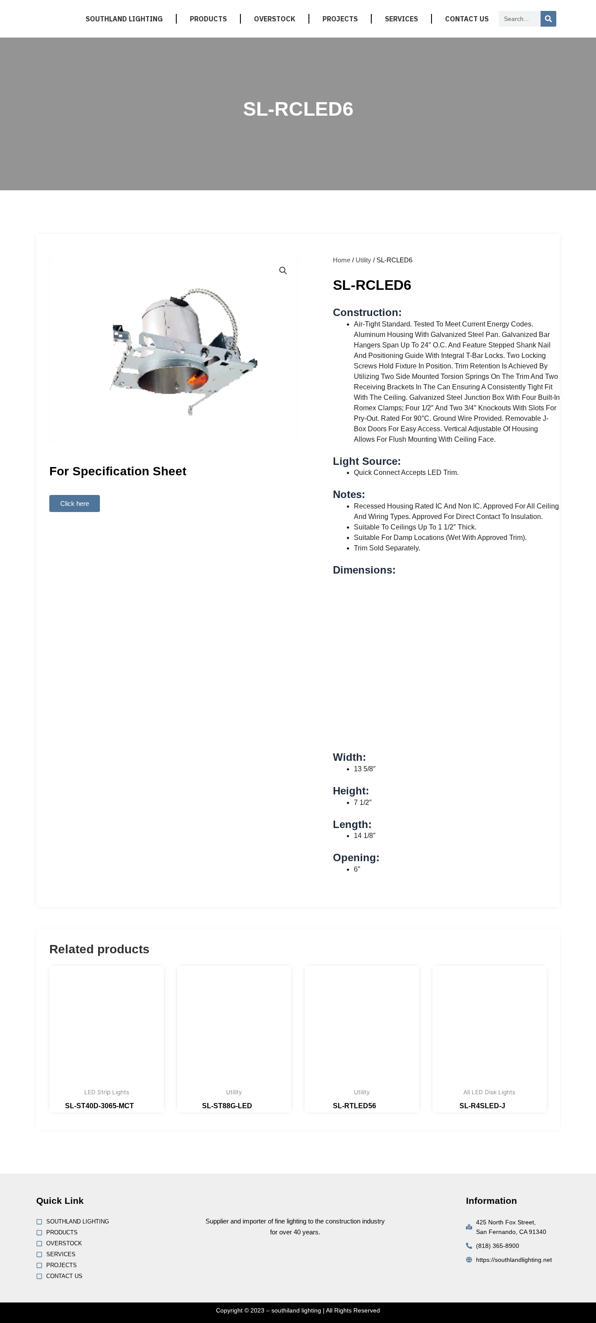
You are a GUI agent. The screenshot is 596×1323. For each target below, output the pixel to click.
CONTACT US (467, 18)
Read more (142, 1107)
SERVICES (401, 18)
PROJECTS (340, 18)
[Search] (548, 19)
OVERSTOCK (274, 18)
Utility (363, 260)
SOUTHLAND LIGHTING (124, 18)
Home (341, 260)
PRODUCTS (208, 18)
